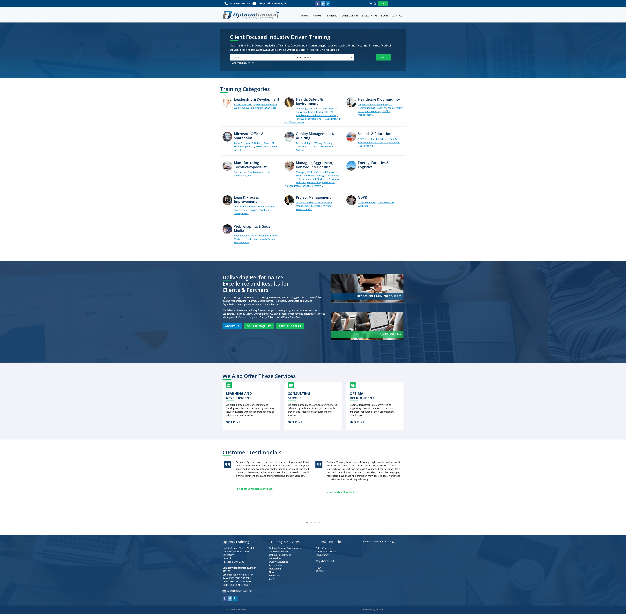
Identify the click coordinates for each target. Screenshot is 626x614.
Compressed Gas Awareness (249, 172)
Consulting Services (279, 551)
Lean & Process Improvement (246, 199)
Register (319, 570)
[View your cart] (371, 3)
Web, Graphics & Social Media (253, 228)
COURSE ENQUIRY (258, 326)
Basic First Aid (365, 145)
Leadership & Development (256, 99)
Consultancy (321, 554)
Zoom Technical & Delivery (248, 143)
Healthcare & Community (379, 99)
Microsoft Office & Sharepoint (249, 135)
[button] (307, 522)
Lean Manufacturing (244, 206)
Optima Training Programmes (285, 548)
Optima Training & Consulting (378, 541)
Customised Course (325, 551)
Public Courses (323, 548)
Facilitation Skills (242, 104)
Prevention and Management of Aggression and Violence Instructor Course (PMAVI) (312, 182)
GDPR (362, 197)
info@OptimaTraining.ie (272, 3)
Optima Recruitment (280, 554)
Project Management (313, 197)
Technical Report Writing (309, 143)
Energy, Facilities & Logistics (373, 164)
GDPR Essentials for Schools (373, 139)
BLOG (384, 15)
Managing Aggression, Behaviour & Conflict (314, 164)
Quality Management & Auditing (315, 135)
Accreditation (276, 565)
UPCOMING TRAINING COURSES (379, 296)
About (317, 15)
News (272, 572)
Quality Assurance (278, 561)
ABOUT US (232, 326)
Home (305, 15)
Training (331, 15)
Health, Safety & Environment (309, 101)
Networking (275, 568)
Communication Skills (264, 107)
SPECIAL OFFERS (290, 326)
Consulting (350, 15)
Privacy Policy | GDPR (372, 609)
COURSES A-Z (392, 334)
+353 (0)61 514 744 (239, 3)
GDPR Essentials (366, 202)
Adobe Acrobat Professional (249, 235)
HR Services (275, 558)
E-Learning (369, 15)
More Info (232, 421)
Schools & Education (374, 133)
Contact (398, 15)
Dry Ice (247, 175)
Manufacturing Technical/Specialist (250, 164)
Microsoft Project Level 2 (309, 202)
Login (318, 567)
